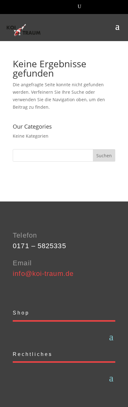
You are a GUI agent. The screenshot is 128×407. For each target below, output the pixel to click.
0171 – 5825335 (39, 246)
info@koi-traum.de (43, 273)
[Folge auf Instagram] (30, 292)
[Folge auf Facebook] (18, 292)
